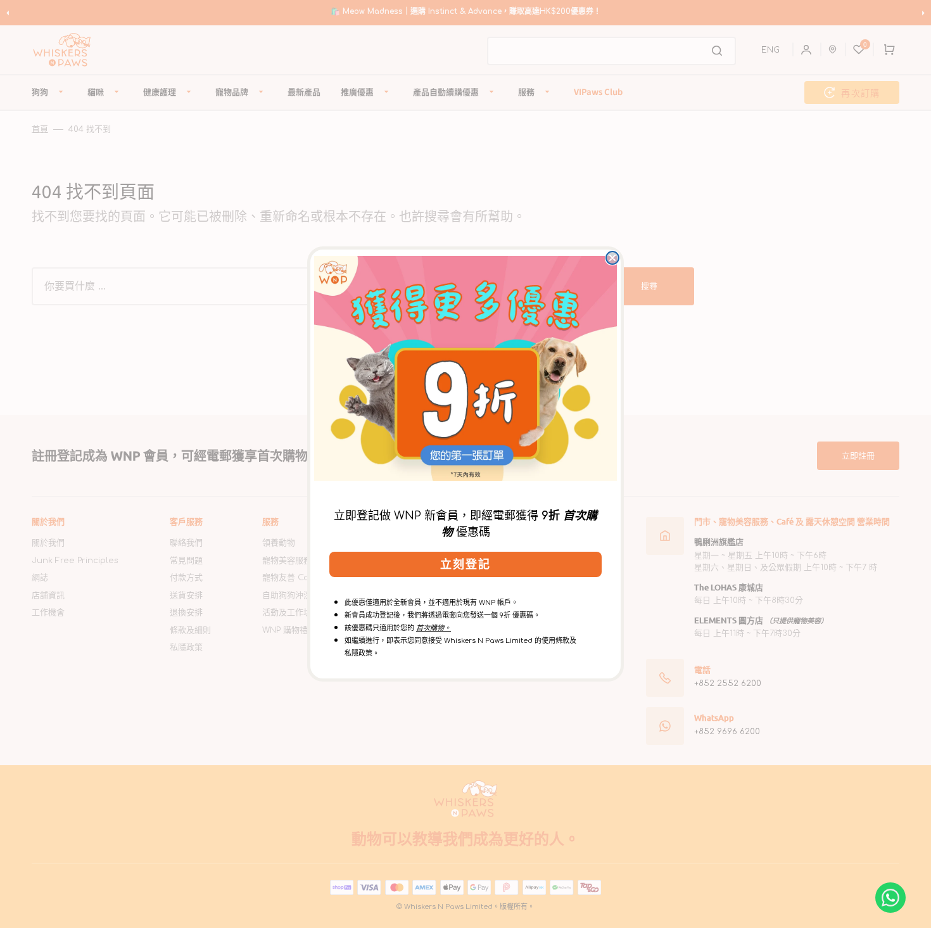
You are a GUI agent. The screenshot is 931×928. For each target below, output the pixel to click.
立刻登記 (465, 564)
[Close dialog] (612, 257)
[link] (465, 368)
